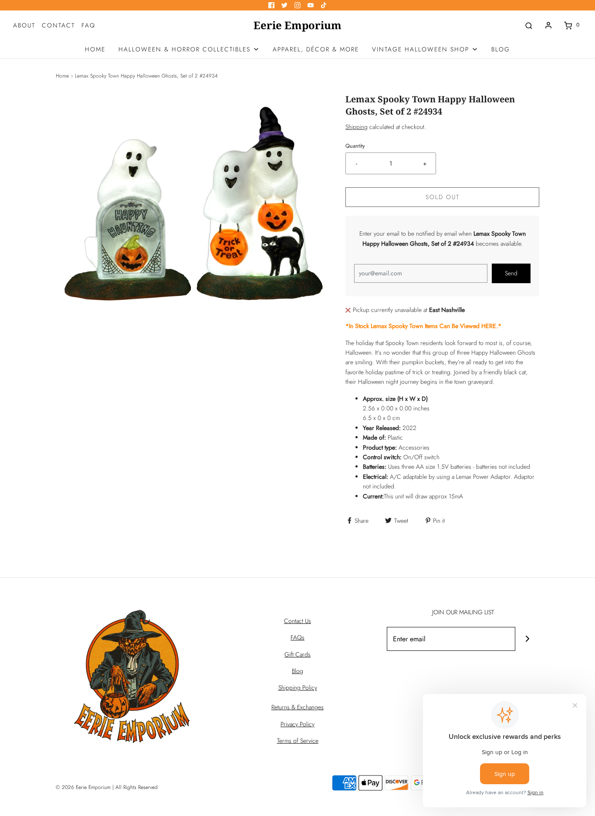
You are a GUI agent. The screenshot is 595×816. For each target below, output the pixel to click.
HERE (488, 326)
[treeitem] (189, 49)
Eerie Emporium (297, 25)
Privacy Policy (297, 724)
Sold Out (443, 197)
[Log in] (548, 25)
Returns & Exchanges (297, 707)
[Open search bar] (529, 25)
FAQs (297, 637)
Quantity (355, 146)
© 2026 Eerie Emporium (83, 787)
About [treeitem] (24, 25)
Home (62, 76)
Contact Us (297, 620)
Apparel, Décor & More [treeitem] (316, 49)
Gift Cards (297, 654)
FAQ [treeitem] (88, 25)
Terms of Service (297, 740)
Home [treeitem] (95, 49)
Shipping (356, 126)
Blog (297, 671)
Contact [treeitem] (58, 25)
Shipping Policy (297, 687)
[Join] (527, 639)
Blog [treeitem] (500, 49)
